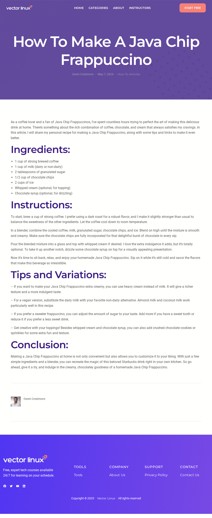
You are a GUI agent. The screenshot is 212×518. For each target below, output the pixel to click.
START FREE (192, 8)
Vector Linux (106, 498)
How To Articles (129, 74)
